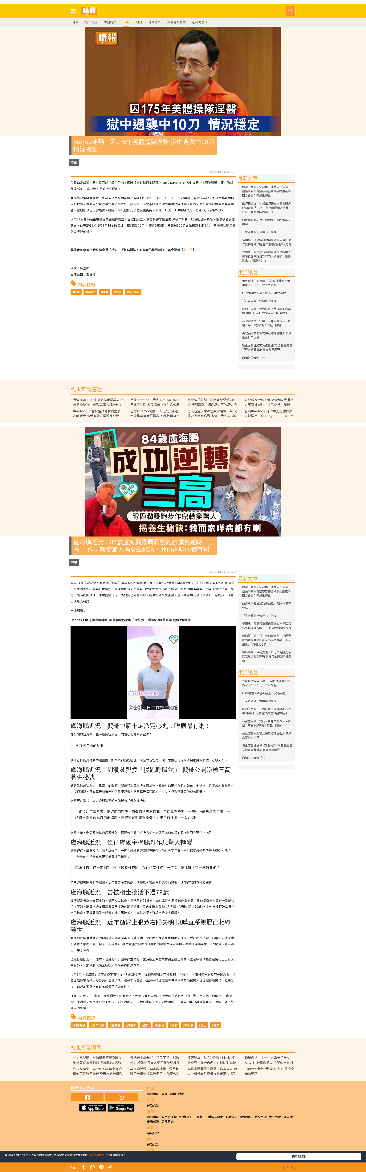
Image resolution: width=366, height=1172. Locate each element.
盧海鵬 (115, 1025)
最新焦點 (153, 1093)
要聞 (164, 1093)
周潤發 (131, 1025)
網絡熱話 (79, 1025)
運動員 (91, 292)
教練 (77, 292)
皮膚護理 (153, 1121)
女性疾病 (275, 1117)
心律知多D (199, 22)
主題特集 (110, 22)
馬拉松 (160, 1025)
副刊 (139, 22)
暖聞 (181, 1093)
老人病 (288, 1117)
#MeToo (134, 292)
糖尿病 (189, 1025)
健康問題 (98, 1025)
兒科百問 (260, 1117)
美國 (118, 292)
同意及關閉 (299, 1156)
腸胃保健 (246, 1117)
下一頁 (188, 249)
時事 (126, 22)
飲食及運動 (169, 1117)
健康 (75, 22)
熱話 (173, 1093)
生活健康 (185, 1117)
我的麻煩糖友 (176, 22)
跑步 (146, 1025)
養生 (203, 1025)
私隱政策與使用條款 (98, 1155)
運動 (105, 292)
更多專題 (167, 1121)
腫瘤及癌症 (215, 1117)
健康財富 (154, 22)
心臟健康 (232, 1117)
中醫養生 (199, 1117)
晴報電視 (91, 22)
